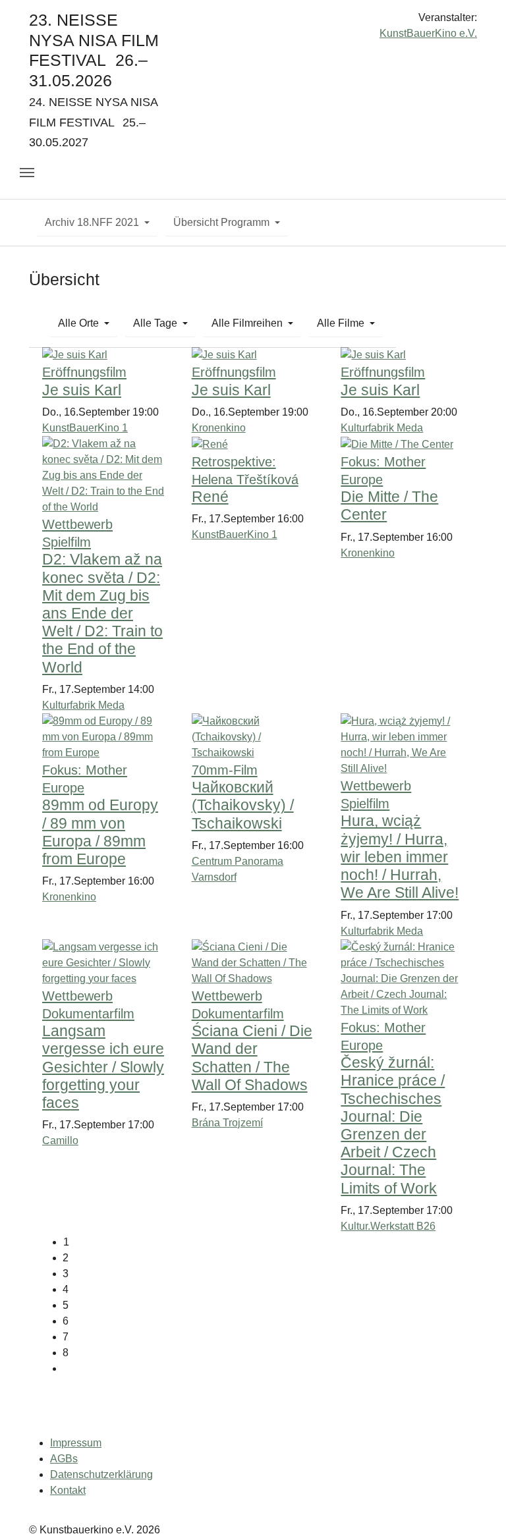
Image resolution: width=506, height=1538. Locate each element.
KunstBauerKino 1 (85, 427)
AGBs (64, 1458)
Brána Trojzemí (227, 1122)
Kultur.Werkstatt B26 (388, 1226)
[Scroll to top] (477, 1509)
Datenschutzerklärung (101, 1474)
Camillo (60, 1140)
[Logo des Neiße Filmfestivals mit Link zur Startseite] (253, 23)
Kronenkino (219, 427)
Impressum (75, 1442)
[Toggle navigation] (27, 172)
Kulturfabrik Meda (382, 427)
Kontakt (68, 1490)
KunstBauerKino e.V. (428, 33)
